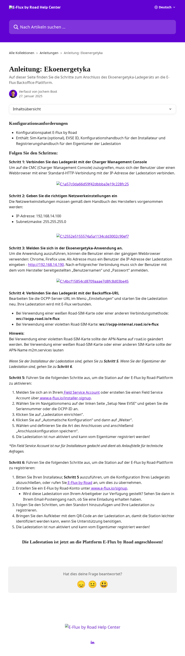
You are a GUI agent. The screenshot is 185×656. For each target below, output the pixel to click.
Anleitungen (49, 53)
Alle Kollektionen (21, 53)
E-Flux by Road (79, 482)
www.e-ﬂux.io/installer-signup (65, 397)
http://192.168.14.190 (46, 264)
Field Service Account (81, 392)
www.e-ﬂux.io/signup (108, 488)
